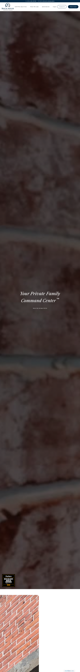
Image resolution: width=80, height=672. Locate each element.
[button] (20, 7)
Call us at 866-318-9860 (31, 1)
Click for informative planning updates (46, 1)
